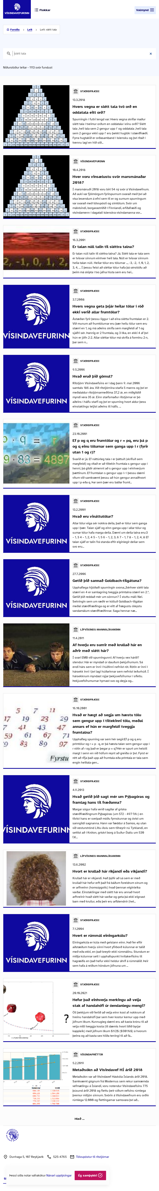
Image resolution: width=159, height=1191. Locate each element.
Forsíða (15, 29)
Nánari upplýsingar (59, 1175)
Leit (29, 29)
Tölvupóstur (92, 1157)
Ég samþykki (88, 1175)
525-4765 (60, 1157)
